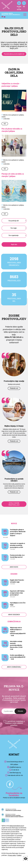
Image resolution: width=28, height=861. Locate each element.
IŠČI (24, 6)
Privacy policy (12, 855)
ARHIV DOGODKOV (14, 615)
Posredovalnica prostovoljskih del (14, 54)
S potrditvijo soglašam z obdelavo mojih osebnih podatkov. (15, 723)
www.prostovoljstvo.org (16, 826)
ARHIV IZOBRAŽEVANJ (14, 667)
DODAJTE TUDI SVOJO (13, 337)
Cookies (19, 855)
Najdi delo (14, 244)
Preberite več (14, 388)
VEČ (5, 124)
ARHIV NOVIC (14, 567)
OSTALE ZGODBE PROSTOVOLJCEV (14, 504)
